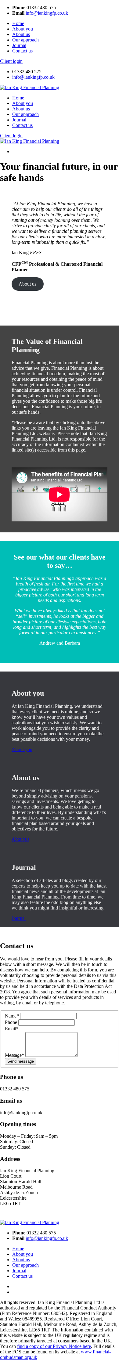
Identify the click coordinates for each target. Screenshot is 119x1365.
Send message (20, 1061)
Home (18, 23)
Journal (19, 45)
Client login (11, 61)
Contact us (22, 50)
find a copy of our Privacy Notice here (54, 1346)
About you (22, 28)
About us (21, 34)
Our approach (25, 39)
